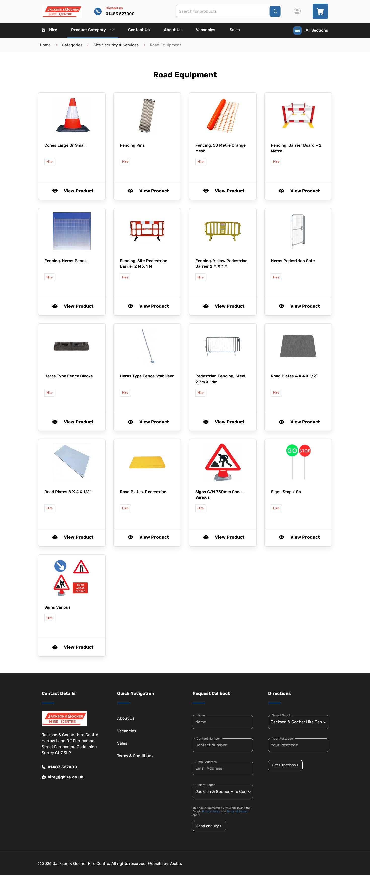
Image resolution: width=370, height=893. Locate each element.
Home (45, 45)
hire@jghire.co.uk (65, 777)
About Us (173, 29)
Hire (53, 29)
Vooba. (175, 863)
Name (201, 715)
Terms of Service (237, 811)
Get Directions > (285, 765)
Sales (235, 29)
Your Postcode (282, 738)
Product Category (88, 29)
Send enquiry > (209, 826)
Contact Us (139, 29)
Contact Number (208, 738)
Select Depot (206, 785)
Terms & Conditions (135, 755)
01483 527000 (62, 767)
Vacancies (205, 29)
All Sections (317, 30)
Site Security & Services (116, 45)
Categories (72, 45)
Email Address (207, 762)
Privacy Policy (211, 811)
